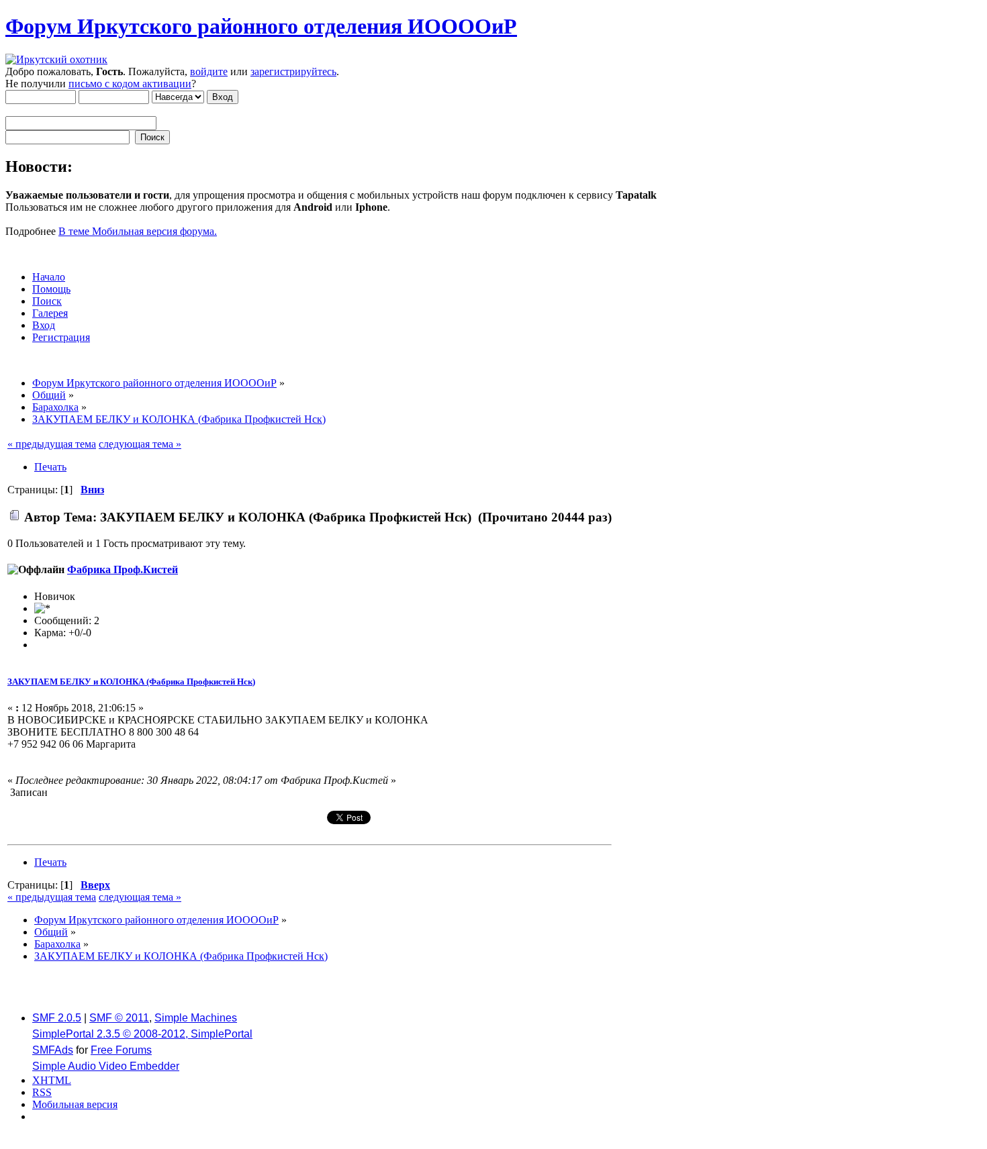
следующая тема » (140, 444)
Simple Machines (195, 1017)
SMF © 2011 (119, 1017)
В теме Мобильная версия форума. (137, 231)
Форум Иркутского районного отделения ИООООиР (261, 26)
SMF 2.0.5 (56, 1017)
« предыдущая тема (51, 444)
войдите (209, 71)
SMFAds (52, 1050)
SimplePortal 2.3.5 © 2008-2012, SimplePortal (142, 1034)
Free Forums (121, 1050)
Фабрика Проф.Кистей (122, 569)
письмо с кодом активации (129, 83)
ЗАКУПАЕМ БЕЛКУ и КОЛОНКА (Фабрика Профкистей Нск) (131, 682)
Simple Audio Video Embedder (105, 1066)
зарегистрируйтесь (293, 71)
